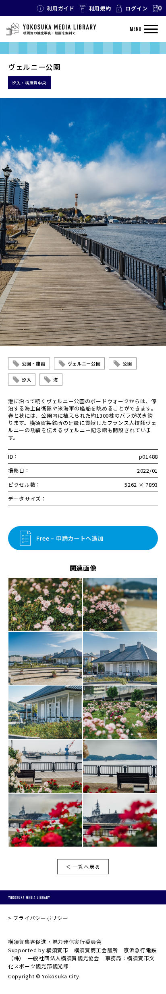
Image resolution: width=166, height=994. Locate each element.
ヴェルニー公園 (84, 363)
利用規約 (100, 8)
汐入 (26, 379)
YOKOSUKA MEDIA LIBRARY (29, 897)
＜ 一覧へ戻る (83, 866)
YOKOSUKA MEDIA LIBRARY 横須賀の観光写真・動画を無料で (51, 29)
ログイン (136, 8)
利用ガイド (61, 8)
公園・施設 (34, 363)
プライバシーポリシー (40, 918)
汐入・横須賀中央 (29, 83)
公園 (127, 363)
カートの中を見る (156, 8)
